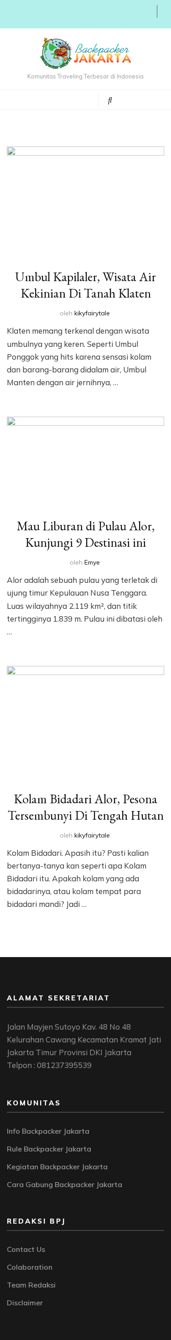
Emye (92, 562)
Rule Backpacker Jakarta (49, 1148)
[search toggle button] (110, 100)
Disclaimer (25, 1302)
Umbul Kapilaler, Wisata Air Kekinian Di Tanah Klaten (85, 284)
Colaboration (29, 1267)
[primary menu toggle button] (52, 99)
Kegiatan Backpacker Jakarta (57, 1166)
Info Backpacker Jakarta (48, 1131)
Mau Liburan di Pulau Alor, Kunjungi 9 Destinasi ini (86, 534)
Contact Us (26, 1249)
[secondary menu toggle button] (10, 14)
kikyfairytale (92, 313)
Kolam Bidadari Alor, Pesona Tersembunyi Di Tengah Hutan (86, 806)
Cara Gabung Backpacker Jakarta (64, 1184)
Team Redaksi (31, 1284)
